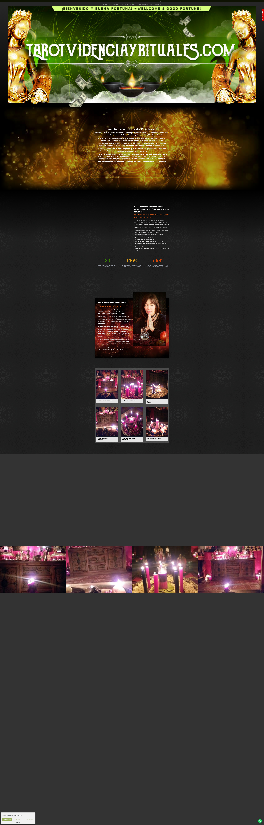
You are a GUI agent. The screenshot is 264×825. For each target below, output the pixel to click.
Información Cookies (17, 822)
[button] (260, 821)
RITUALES (125, 7)
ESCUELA (133, 7)
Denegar (18, 819)
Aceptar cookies (7, 819)
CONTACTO (158, 7)
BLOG (151, 7)
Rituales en (117, 709)
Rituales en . (117, 729)
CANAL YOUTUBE (143, 7)
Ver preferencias (29, 819)
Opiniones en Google (146, 220)
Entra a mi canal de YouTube (142, 621)
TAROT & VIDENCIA (114, 7)
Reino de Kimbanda (158, 626)
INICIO (105, 7)
